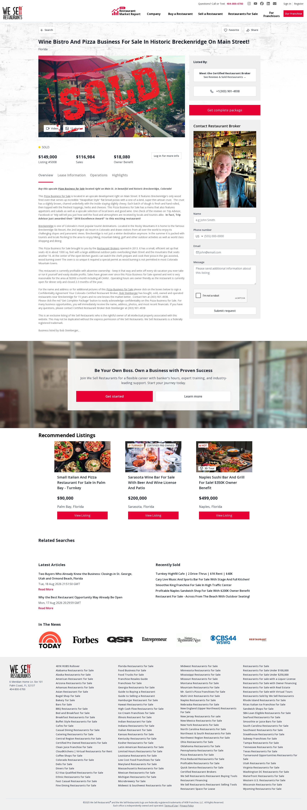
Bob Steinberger (128, 293)
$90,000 (65, 498)
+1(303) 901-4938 (227, 91)
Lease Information (72, 175)
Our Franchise (293, 13)
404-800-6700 (235, 3)
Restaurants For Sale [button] (243, 14)
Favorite (234, 30)
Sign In (287, 3)
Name (197, 213)
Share (254, 30)
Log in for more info (166, 155)
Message (198, 262)
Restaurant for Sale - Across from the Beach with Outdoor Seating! (203, 596)
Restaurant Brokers (108, 248)
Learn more (193, 396)
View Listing (82, 515)
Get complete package (225, 110)
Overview (45, 175)
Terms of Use (171, 805)
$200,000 (137, 498)
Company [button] (153, 14)
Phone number (202, 230)
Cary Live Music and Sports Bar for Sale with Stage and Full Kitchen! (202, 579)
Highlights (120, 175)
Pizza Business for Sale (71, 188)
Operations (98, 175)
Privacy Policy (187, 805)
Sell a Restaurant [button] (210, 14)
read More (45, 589)
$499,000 (208, 498)
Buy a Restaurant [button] (180, 14)
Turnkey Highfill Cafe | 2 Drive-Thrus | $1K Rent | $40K (194, 574)
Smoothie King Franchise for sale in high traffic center (194, 585)
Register (298, 3)
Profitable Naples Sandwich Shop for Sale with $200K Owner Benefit (203, 591)
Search (49, 30)
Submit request (225, 311)
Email (196, 246)
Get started (115, 396)
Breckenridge (45, 226)
